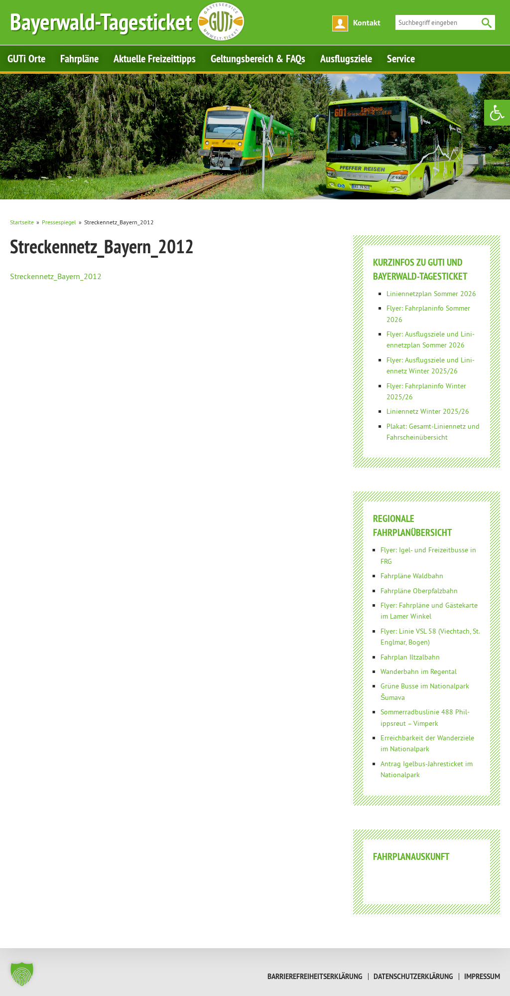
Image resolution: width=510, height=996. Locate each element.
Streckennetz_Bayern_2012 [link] (56, 276)
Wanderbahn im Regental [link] (419, 671)
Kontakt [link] (367, 22)
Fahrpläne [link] (79, 58)
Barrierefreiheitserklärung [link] (315, 976)
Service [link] (401, 58)
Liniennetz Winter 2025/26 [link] (427, 411)
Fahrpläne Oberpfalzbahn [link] (419, 590)
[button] (22, 974)
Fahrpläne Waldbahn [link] (412, 575)
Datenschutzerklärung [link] (413, 976)
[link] (497, 113)
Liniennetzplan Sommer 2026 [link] (431, 293)
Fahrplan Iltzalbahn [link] (410, 657)
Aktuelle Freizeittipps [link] (155, 58)
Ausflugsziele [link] (346, 58)
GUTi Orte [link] (26, 58)
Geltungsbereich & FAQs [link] (258, 58)
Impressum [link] (482, 976)
